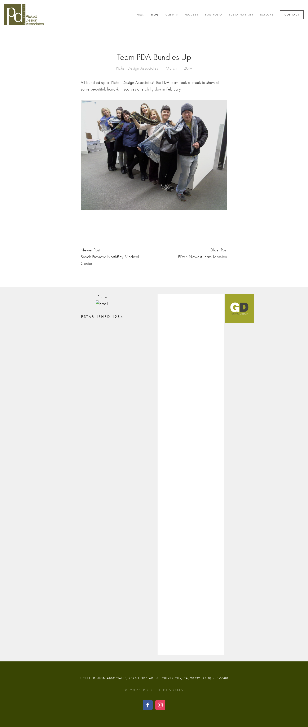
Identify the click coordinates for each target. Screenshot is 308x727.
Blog (154, 14)
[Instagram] (160, 705)
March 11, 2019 (179, 68)
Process (191, 14)
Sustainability (241, 14)
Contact (292, 14)
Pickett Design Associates (137, 68)
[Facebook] (148, 705)
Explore (266, 14)
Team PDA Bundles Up (154, 57)
